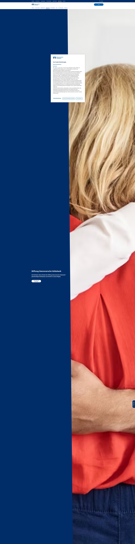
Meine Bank (60, 1)
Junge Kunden (54, 1)
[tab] (33, 8)
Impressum (55, 66)
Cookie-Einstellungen (57, 98)
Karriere (64, 1)
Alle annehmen (79, 98)
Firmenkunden (43, 1)
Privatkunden (37, 1)
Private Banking (48, 1)
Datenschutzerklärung (57, 64)
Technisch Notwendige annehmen (68, 98)
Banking (33, 1)
